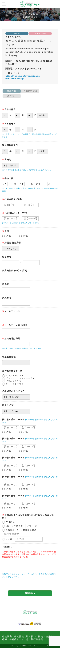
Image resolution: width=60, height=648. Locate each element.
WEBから (10, 522)
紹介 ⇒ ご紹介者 (14, 526)
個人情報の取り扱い (25, 636)
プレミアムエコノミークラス (20, 378)
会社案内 (7, 636)
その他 (8, 539)
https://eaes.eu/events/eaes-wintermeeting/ (23, 77)
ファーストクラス (14, 384)
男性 (9, 236)
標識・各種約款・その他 (15, 639)
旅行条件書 (37, 639)
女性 (26, 236)
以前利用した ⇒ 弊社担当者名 (20, 530)
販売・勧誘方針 (46, 636)
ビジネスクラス (13, 381)
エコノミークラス (14, 375)
